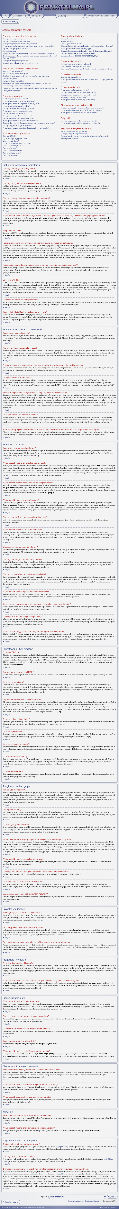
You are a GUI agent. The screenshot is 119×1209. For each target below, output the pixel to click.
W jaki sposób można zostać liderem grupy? (76, 49)
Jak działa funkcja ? (21, 63)
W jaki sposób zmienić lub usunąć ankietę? (17, 111)
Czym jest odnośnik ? (79, 56)
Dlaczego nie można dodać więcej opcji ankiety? (19, 108)
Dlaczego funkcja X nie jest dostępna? (74, 134)
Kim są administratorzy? (69, 39)
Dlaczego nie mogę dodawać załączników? (17, 116)
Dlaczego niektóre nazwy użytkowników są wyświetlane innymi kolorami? (86, 51)
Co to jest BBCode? (9, 136)
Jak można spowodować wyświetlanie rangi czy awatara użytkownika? (27, 83)
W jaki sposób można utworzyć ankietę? (16, 106)
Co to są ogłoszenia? (10, 148)
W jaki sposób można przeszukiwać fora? (75, 90)
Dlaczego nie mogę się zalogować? (14, 39)
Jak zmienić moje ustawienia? (13, 71)
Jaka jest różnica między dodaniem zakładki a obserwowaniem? (82, 108)
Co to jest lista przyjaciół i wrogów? (73, 77)
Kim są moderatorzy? (68, 41)
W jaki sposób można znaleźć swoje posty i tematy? (78, 100)
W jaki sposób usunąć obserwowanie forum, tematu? (79, 113)
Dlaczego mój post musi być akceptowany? (17, 126)
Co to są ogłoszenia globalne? (13, 146)
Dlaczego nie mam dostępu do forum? (16, 113)
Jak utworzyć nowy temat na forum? (15, 99)
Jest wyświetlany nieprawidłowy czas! (16, 74)
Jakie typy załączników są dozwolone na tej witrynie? (79, 121)
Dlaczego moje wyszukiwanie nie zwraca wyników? (79, 92)
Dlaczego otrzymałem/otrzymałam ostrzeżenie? (19, 118)
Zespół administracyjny (76, 1201)
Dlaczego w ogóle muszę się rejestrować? (17, 41)
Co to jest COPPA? (9, 58)
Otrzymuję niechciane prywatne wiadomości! (76, 66)
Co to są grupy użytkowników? (71, 44)
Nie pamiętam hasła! (10, 51)
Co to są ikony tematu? (10, 155)
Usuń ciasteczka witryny (93, 1201)
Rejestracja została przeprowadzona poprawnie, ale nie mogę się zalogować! (29, 53)
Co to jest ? (78, 53)
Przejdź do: (43, 1197)
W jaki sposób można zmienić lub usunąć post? (19, 101)
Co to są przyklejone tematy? (12, 151)
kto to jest (64, 1174)
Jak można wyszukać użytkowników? (74, 97)
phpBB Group (63, 1147)
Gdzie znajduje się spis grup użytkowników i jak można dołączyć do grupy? (87, 46)
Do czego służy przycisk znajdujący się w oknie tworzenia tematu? (29, 123)
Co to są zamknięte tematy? (12, 153)
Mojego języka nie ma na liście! (13, 81)
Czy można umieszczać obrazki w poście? (17, 143)
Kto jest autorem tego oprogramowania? (74, 131)
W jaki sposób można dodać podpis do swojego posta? (21, 104)
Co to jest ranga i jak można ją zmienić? (16, 86)
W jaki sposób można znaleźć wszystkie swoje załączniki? (80, 123)
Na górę (7, 179)
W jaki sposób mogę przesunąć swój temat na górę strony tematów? (26, 128)
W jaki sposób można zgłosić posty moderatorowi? (20, 121)
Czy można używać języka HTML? (15, 139)
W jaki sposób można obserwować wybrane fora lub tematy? (81, 110)
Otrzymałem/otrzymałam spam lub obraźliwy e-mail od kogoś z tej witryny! (86, 69)
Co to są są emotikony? (11, 141)
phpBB (19, 1207)
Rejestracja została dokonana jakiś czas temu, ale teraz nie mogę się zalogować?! (30, 56)
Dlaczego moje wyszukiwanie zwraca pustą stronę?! (78, 95)
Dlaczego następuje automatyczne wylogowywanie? (20, 44)
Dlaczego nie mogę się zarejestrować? (15, 61)
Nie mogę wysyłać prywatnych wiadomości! (76, 64)
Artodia (114, 1207)
